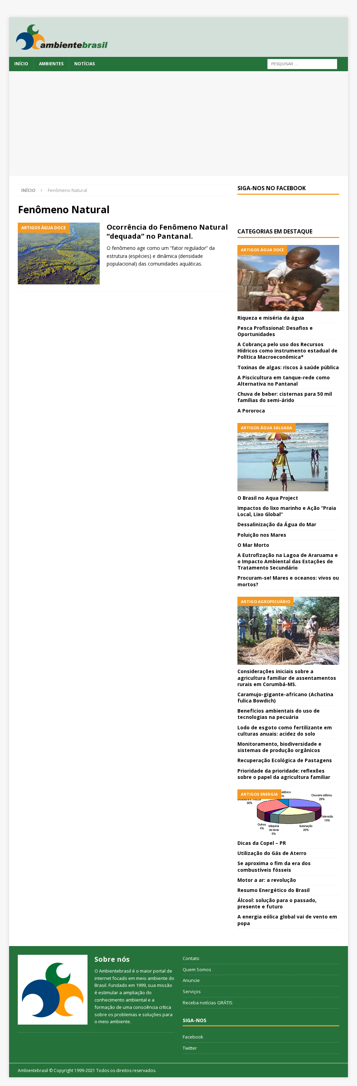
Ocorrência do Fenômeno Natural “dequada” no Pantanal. (167, 231)
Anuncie (191, 980)
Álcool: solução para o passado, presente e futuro (277, 903)
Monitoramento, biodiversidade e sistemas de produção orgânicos (279, 747)
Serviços (192, 991)
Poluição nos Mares (261, 534)
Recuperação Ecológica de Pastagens (284, 760)
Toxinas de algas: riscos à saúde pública (288, 367)
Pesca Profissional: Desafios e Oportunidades (275, 331)
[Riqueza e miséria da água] (288, 278)
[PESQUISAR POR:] (302, 63)
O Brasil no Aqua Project (267, 497)
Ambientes (51, 64)
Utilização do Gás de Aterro (271, 853)
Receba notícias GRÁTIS (208, 1002)
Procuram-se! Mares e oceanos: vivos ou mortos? (288, 580)
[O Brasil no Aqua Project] (288, 457)
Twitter (190, 1048)
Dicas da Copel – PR (261, 843)
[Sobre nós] (53, 990)
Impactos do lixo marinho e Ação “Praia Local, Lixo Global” (286, 511)
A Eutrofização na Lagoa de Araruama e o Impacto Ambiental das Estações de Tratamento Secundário (287, 561)
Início (21, 64)
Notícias (84, 64)
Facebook (193, 1037)
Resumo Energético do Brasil (273, 890)
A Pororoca (251, 410)
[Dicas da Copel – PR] (288, 812)
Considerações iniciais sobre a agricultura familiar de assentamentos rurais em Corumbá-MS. (286, 677)
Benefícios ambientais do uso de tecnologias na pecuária (278, 713)
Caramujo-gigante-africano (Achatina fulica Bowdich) (285, 697)
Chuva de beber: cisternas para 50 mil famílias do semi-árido (284, 396)
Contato (191, 958)
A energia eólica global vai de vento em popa (287, 919)
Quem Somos (197, 969)
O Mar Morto (253, 545)
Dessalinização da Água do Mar (276, 524)
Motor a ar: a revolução (266, 880)
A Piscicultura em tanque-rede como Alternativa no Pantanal (283, 380)
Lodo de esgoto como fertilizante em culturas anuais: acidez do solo (284, 730)
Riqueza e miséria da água (270, 317)
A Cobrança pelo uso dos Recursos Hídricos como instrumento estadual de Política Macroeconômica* (287, 350)
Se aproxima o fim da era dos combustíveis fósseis (274, 866)
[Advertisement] (178, 123)
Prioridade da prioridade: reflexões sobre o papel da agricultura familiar (283, 773)
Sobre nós (112, 959)
